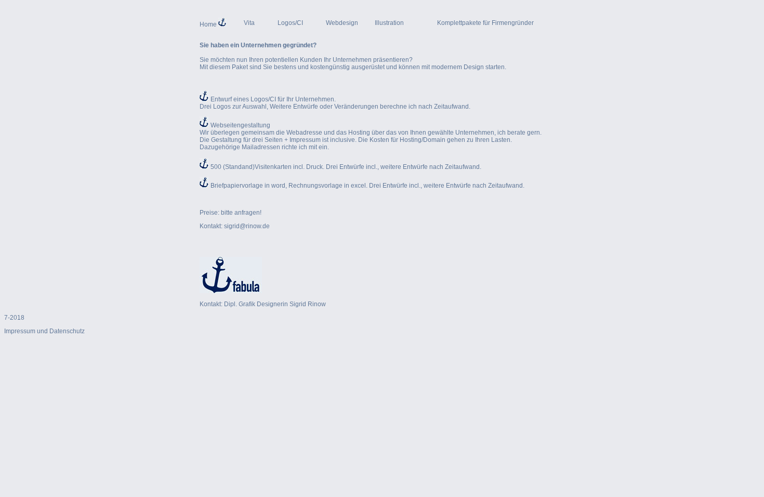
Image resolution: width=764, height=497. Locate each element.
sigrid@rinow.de (247, 226)
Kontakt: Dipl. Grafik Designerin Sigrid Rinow (263, 304)
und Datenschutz (44, 331)
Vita (249, 23)
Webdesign (342, 23)
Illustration (389, 23)
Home (209, 24)
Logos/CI (290, 23)
